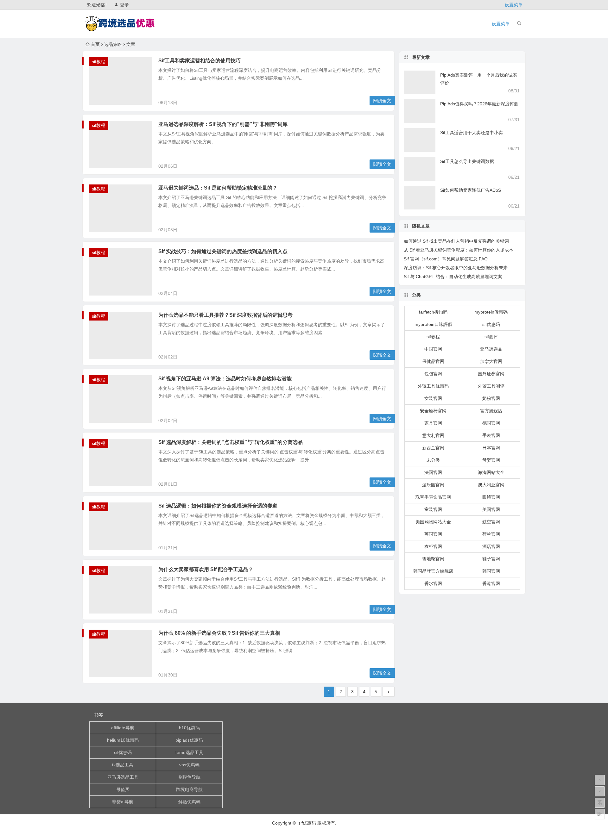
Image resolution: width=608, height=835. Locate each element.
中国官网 (433, 349)
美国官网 (491, 509)
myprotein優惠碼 (491, 312)
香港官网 (491, 583)
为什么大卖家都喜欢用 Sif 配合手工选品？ (205, 569)
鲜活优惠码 (189, 801)
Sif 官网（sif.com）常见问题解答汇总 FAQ (446, 258)
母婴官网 (491, 460)
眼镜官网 (491, 497)
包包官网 (433, 373)
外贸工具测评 (491, 386)
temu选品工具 (189, 752)
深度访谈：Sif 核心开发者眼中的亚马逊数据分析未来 (456, 267)
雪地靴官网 (433, 558)
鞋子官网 (491, 558)
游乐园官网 (433, 484)
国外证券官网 (491, 373)
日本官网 (491, 447)
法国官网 (433, 472)
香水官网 (433, 583)
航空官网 (491, 521)
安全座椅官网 (433, 410)
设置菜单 (513, 4)
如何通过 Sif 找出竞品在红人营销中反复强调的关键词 (456, 241)
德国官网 (491, 423)
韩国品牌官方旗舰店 (433, 571)
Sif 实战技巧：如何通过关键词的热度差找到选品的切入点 (223, 251)
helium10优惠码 (123, 740)
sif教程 (98, 61)
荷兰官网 (491, 534)
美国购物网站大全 (433, 521)
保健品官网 (433, 361)
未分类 (433, 460)
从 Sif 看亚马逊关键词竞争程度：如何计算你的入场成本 (458, 249)
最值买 (123, 789)
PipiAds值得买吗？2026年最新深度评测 (479, 103)
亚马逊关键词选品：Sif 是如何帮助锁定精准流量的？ (217, 187)
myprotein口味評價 (433, 324)
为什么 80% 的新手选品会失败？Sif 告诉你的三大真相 (219, 633)
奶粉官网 (491, 398)
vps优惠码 (189, 764)
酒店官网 (491, 546)
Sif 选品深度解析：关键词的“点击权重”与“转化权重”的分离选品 (230, 442)
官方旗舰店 (491, 410)
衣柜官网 (433, 546)
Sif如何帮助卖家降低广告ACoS (470, 190)
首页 (95, 44)
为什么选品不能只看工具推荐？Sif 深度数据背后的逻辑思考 (225, 315)
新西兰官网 (433, 447)
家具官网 (433, 423)
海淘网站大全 (491, 472)
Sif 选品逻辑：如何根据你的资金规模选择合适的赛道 (217, 505)
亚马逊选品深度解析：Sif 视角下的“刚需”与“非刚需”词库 (223, 124)
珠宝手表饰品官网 (433, 497)
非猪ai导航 (122, 801)
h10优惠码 (189, 727)
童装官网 (433, 509)
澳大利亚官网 (491, 484)
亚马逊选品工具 (122, 777)
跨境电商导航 (189, 789)
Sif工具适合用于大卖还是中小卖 (471, 132)
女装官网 (433, 398)
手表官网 (491, 435)
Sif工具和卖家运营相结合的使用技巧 (199, 60)
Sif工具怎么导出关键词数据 (467, 161)
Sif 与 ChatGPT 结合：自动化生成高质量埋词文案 (453, 276)
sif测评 (491, 336)
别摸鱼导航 (189, 777)
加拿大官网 (491, 361)
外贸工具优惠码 (433, 386)
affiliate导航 (122, 727)
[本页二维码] (600, 814)
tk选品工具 (122, 764)
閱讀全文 (382, 100)
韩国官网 (491, 571)
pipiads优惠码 (189, 740)
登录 (124, 4)
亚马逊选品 (491, 349)
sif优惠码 (491, 324)
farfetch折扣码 (433, 312)
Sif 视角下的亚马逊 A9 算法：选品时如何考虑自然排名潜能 (225, 378)
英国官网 (433, 534)
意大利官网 (433, 435)
